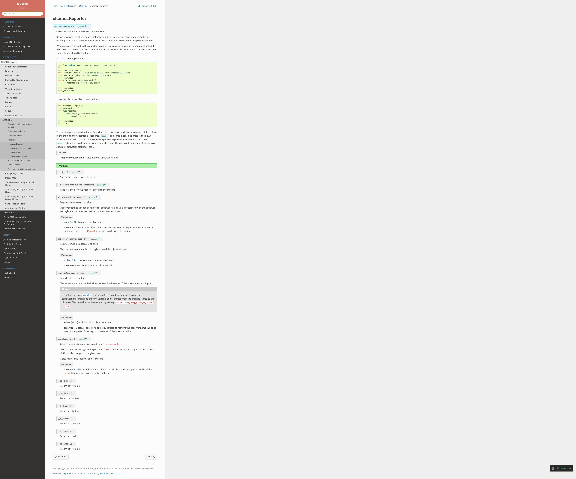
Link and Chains (12, 76)
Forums (6, 277)
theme (83, 473)
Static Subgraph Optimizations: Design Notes (19, 197)
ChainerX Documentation (15, 217)
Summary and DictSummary (20, 161)
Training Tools (11, 98)
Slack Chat (8, 273)
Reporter (11, 140)
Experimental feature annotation (21, 169)
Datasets (9, 102)
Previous (62, 456)
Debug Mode (11, 178)
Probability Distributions (16, 80)
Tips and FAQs (10, 249)
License (6, 262)
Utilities (8, 120)
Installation (8, 213)
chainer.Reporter (16, 144)
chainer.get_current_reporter (21, 148)
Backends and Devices (15, 116)
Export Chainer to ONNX (15, 229)
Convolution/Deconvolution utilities (20, 125)
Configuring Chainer (14, 173)
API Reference (10, 62)
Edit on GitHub (148, 6)
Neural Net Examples (13, 42)
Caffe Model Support (15, 204)
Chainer (23, 4)
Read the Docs (107, 473)
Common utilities (15, 136)
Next (150, 456)
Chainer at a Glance (12, 26)
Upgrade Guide (10, 257)
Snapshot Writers (13, 93)
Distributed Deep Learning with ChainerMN (17, 222)
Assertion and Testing (15, 208)
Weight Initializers (13, 89)
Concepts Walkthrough (14, 31)
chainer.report (15, 152)
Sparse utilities (14, 165)
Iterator (8, 107)
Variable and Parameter (16, 67)
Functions (9, 71)
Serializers (9, 111)
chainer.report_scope (18, 156)
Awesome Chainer (11, 51)
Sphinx (67, 473)
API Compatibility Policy (14, 240)
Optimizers (10, 84)
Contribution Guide (12, 244)
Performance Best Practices (16, 253)
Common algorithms (16, 131)
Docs (55, 6)
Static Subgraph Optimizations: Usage (19, 190)
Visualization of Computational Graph (19, 183)
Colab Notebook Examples (15, 46)
